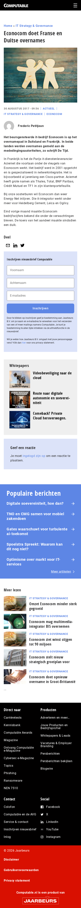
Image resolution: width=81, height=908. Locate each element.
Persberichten (50, 753)
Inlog (7, 837)
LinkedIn (52, 822)
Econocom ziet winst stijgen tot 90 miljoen (50, 642)
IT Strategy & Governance (34, 26)
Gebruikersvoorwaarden (21, 870)
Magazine (11, 740)
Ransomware (13, 780)
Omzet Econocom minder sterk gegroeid (53, 606)
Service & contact (16, 822)
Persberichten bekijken (56, 761)
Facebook (53, 807)
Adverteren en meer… (55, 717)
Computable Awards (18, 732)
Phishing (10, 773)
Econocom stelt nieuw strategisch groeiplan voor (49, 659)
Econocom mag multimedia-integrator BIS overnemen (51, 624)
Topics (8, 765)
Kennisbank (12, 725)
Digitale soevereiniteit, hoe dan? (35, 503)
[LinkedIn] (15, 245)
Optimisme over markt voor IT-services (33, 561)
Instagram (53, 837)
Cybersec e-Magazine (19, 758)
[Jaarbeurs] (40, 899)
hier (24, 342)
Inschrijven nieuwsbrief (20, 829)
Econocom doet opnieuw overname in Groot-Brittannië (52, 679)
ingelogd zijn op (34, 456)
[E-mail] (8, 245)
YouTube (52, 829)
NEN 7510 (11, 788)
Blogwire (46, 768)
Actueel (49, 108)
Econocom (54, 113)
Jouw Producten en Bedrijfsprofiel (54, 726)
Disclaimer (11, 859)
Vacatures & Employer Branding (56, 744)
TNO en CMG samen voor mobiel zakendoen (35, 516)
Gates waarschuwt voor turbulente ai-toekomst (37, 531)
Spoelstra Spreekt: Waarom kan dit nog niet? (35, 546)
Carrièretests (13, 717)
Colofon (9, 807)
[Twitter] (22, 245)
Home (8, 26)
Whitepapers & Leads (55, 735)
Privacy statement (17, 880)
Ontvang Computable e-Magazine (19, 749)
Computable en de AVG (20, 814)
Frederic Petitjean (31, 126)
